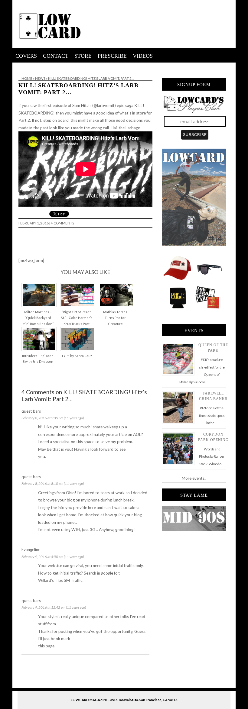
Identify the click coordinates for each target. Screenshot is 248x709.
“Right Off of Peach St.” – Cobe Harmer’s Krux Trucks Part (77, 318)
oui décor (21, 66)
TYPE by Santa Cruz (76, 356)
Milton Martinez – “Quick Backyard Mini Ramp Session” (38, 318)
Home (26, 78)
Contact (55, 56)
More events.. (194, 478)
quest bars (31, 411)
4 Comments (62, 223)
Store (83, 56)
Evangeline (30, 549)
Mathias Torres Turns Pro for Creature (115, 318)
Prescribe (112, 56)
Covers (26, 56)
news (40, 78)
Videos (143, 56)
